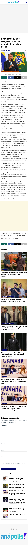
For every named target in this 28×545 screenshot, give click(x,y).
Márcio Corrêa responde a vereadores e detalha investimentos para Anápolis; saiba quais (13, 381)
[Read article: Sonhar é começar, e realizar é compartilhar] (5, 516)
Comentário (4, 425)
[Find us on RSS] (16, 529)
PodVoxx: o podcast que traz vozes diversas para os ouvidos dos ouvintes (17, 510)
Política (4, 269)
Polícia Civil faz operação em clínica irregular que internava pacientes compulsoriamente (16, 486)
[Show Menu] (1, 2)
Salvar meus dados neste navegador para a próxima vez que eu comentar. (14, 463)
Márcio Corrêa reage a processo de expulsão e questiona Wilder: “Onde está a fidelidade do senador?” (13, 301)
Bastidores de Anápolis (8, 296)
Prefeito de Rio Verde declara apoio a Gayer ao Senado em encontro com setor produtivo (14, 275)
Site (2, 456)
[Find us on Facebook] (11, 529)
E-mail (3, 450)
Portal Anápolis (6, 50)
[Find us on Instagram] (13, 529)
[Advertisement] (14, 19)
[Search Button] (26, 2)
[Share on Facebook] (11, 77)
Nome (3, 443)
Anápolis (4, 376)
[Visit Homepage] (13, 2)
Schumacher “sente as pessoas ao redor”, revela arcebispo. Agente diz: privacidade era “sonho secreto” (17, 479)
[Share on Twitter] (17, 77)
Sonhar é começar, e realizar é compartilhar (16, 515)
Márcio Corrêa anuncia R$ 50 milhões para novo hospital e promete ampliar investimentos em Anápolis (13, 408)
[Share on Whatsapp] (4, 77)
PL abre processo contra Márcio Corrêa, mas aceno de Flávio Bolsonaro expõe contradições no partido (14, 328)
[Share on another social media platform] (24, 77)
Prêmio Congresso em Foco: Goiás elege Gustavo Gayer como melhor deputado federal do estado (13, 355)
